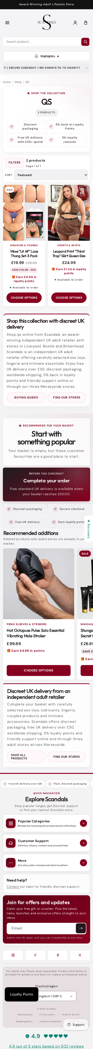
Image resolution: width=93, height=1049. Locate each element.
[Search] (85, 42)
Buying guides (26, 397)
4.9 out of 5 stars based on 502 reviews (46, 1046)
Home (7, 82)
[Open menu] (7, 23)
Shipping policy (24, 1021)
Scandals (51, 1009)
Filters (15, 162)
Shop (18, 82)
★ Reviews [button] (88, 528)
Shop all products (19, 756)
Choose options (24, 298)
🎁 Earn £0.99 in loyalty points (24, 279)
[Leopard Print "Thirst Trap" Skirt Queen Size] (69, 213)
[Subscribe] (81, 928)
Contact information (50, 1021)
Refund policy (25, 1014)
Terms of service (71, 1014)
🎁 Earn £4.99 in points (26, 651)
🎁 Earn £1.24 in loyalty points (69, 271)
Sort (8, 175)
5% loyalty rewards (70, 140)
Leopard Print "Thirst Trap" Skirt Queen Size (68, 253)
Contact (13, 887)
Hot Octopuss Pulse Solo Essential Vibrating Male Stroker (35, 633)
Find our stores (66, 397)
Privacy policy (47, 1014)
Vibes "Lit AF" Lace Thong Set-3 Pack (24, 253)
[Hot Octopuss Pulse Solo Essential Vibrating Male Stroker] (38, 583)
